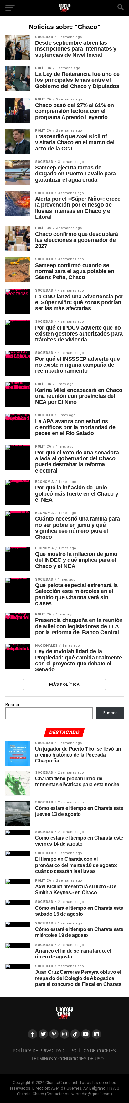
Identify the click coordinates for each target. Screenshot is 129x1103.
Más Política (64, 684)
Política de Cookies (93, 1050)
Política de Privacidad (38, 1050)
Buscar (12, 705)
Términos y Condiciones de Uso (67, 1058)
